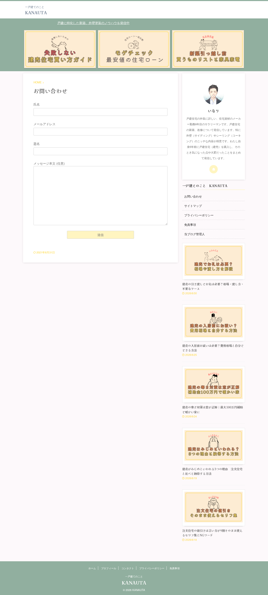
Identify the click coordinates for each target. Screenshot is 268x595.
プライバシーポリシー (199, 215)
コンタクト (127, 568)
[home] (213, 169)
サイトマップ (193, 206)
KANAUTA (36, 12)
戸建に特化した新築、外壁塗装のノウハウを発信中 (86, 23)
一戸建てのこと (134, 576)
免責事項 (190, 224)
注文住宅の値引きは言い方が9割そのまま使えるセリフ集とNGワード (212, 532)
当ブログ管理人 (194, 234)
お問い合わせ (193, 196)
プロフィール (108, 568)
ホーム (92, 568)
